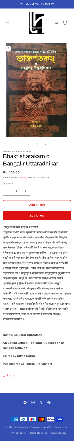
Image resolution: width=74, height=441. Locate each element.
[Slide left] (28, 144)
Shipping (22, 177)
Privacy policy (18, 433)
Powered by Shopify (41, 427)
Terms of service (38, 433)
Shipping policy (58, 433)
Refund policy (62, 427)
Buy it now (37, 215)
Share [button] (10, 375)
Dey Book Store (22, 427)
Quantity (8, 183)
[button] (7, 23)
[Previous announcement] (7, 4)
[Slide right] (45, 144)
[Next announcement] (67, 4)
